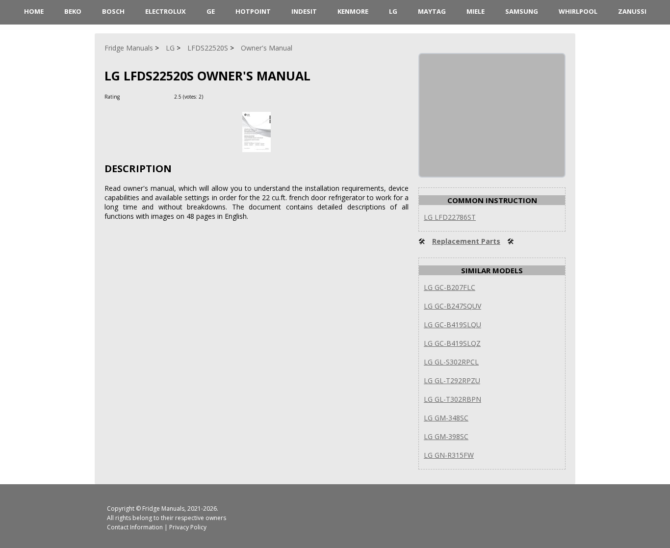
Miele (475, 11)
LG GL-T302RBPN (452, 399)
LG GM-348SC (446, 417)
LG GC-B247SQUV (452, 306)
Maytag (432, 11)
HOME (34, 11)
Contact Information (135, 527)
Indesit (304, 11)
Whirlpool (578, 11)
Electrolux (165, 11)
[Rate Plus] (212, 96)
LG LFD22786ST (450, 217)
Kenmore (352, 11)
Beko (72, 11)
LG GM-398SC (446, 436)
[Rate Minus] (224, 96)
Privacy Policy (187, 527)
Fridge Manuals (163, 508)
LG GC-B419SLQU (452, 324)
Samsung (521, 11)
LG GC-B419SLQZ (452, 343)
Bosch (113, 11)
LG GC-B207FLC (449, 287)
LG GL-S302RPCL (451, 361)
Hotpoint (253, 11)
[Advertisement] (493, 115)
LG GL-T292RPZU (452, 380)
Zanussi (632, 11)
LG (393, 11)
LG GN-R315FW (449, 455)
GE (210, 11)
